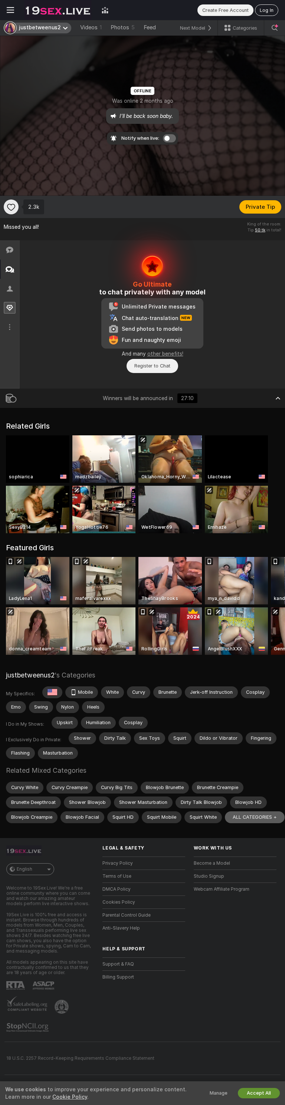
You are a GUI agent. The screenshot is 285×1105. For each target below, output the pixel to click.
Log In (266, 10)
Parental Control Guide (126, 915)
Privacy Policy (117, 863)
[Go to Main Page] (58, 10)
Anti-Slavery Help (121, 928)
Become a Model (212, 863)
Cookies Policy (118, 902)
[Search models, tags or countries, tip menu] (274, 28)
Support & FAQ (118, 964)
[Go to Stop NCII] (28, 1027)
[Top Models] (105, 10)
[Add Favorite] (11, 206)
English (24, 869)
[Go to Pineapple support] (62, 1007)
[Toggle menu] (10, 10)
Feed (150, 27)
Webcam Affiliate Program (221, 889)
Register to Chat (152, 366)
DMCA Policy (116, 889)
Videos (91, 27)
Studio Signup (209, 876)
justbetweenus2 (30, 675)
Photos (123, 27)
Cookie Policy (69, 1097)
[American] (52, 692)
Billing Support (118, 977)
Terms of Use (116, 876)
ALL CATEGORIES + (255, 817)
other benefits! (165, 354)
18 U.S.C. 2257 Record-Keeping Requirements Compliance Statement (80, 1058)
